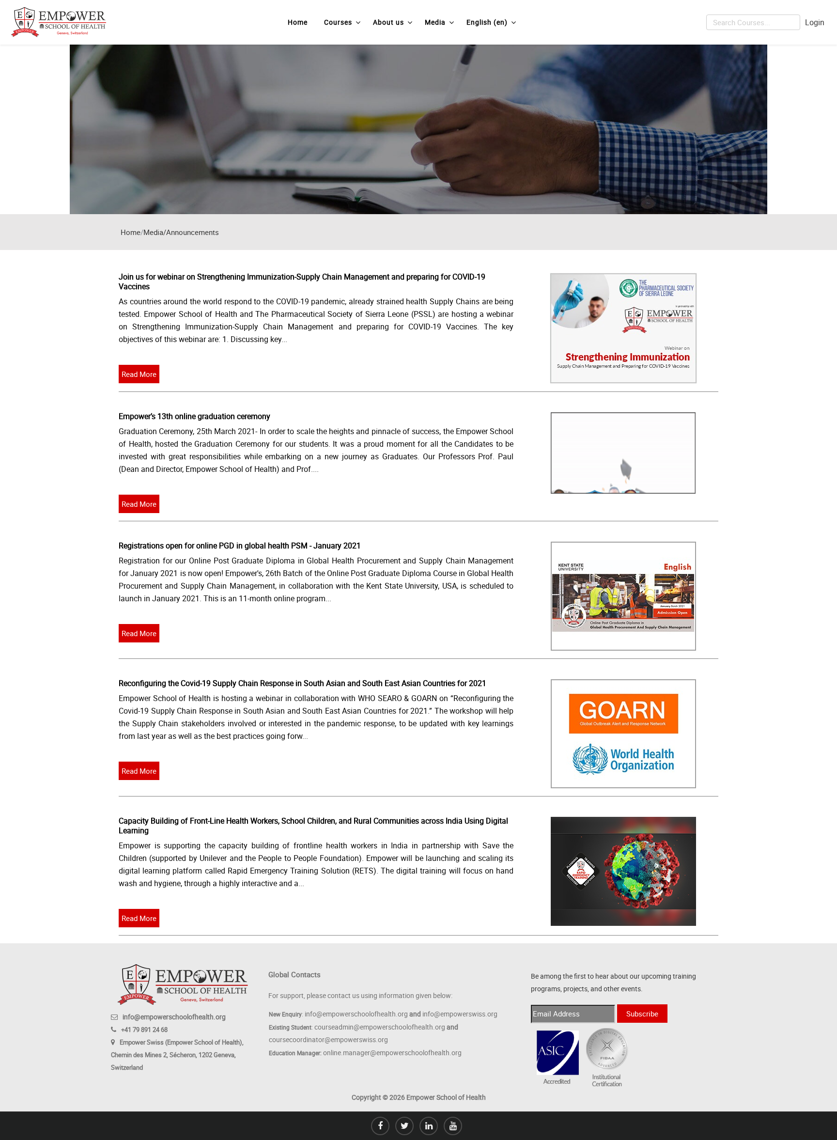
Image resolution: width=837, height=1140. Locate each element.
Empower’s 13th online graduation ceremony (194, 416)
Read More (139, 374)
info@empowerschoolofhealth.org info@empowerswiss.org (401, 1013)
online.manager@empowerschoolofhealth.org (392, 1052)
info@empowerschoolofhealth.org (174, 1016)
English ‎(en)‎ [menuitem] (487, 22)
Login (814, 22)
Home (130, 232)
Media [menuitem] (435, 22)
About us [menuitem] (388, 22)
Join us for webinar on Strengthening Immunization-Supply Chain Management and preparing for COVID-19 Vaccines (302, 281)
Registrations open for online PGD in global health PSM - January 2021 (240, 545)
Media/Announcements (181, 232)
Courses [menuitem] (338, 22)
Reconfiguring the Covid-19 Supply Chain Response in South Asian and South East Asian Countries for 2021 (302, 683)
